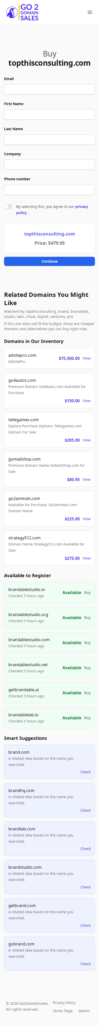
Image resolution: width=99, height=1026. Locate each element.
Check (85, 771)
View (87, 358)
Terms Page (63, 1010)
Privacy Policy (64, 1002)
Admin (84, 1010)
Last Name (13, 128)
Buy (87, 592)
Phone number (17, 178)
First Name (13, 103)
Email (9, 78)
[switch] (8, 206)
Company (12, 153)
